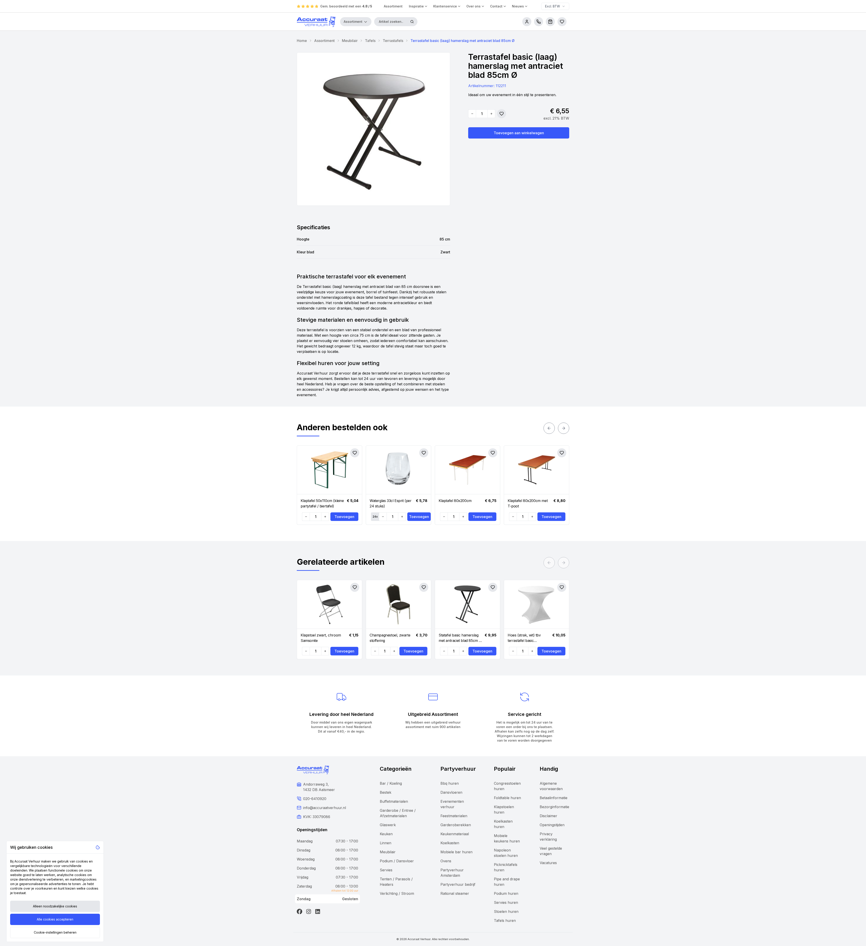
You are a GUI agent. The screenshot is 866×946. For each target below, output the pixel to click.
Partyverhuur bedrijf (457, 884)
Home (302, 40)
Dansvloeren (451, 792)
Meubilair (350, 40)
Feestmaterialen (453, 816)
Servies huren (506, 902)
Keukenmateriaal (454, 834)
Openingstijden (552, 825)
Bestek (385, 792)
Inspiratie (416, 6)
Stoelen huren (506, 911)
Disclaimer (548, 816)
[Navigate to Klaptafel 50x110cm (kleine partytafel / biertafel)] (329, 470)
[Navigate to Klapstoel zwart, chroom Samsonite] (329, 604)
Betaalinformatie (553, 798)
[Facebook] (299, 911)
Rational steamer (454, 893)
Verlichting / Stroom (397, 893)
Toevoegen (344, 516)
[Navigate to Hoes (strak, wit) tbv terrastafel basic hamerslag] (536, 604)
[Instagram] (308, 911)
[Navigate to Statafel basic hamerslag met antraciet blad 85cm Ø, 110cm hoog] (467, 604)
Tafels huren (505, 920)
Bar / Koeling (391, 783)
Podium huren (506, 893)
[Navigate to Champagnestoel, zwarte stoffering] (398, 604)
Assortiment (393, 6)
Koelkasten (449, 843)
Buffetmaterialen (394, 801)
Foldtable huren (507, 798)
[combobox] (555, 6)
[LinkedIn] (317, 911)
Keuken (386, 834)
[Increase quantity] (491, 114)
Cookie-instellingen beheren (55, 932)
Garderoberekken (455, 825)
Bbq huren (449, 783)
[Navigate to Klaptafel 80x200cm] (467, 470)
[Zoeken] (412, 21)
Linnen (385, 843)
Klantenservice (445, 6)
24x (375, 516)
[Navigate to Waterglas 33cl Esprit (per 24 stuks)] (398, 470)
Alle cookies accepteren (55, 919)
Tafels (370, 40)
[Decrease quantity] (472, 114)
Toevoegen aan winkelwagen (519, 133)
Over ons (473, 6)
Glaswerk (388, 825)
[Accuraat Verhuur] (316, 21)
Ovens (445, 861)
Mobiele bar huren (456, 852)
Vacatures (548, 862)
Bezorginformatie (554, 807)
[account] (526, 21)
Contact (496, 6)
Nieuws (518, 6)
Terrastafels (393, 40)
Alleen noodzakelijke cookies (55, 906)
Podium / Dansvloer (397, 861)
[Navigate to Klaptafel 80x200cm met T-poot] (536, 470)
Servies (386, 870)
